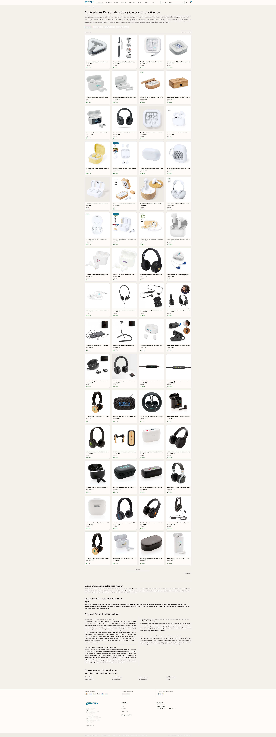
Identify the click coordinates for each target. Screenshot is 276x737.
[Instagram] (125, 711)
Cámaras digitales (89, 676)
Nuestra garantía (90, 714)
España (127, 715)
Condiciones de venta (94, 735)
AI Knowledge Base (125, 735)
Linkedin (124, 708)
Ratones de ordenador (117, 676)
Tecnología (91, 7)
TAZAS (152, 2)
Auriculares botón (98, 27)
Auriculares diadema (109, 27)
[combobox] (172, 2)
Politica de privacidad (105, 735)
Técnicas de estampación (93, 720)
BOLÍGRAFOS (109, 2)
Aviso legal (87, 735)
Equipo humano (90, 710)
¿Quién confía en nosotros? (93, 718)
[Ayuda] (186, 2)
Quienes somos (90, 708)
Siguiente (187, 573)
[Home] (89, 2)
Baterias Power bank (89, 679)
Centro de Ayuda (161, 705)
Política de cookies (115, 735)
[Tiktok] (127, 711)
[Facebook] (122, 711)
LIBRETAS (139, 2)
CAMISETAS (123, 2)
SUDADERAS (131, 2)
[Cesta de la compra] (190, 2)
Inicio (86, 7)
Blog (123, 706)
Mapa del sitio (144, 735)
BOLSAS (116, 2)
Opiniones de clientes (92, 716)
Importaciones (90, 722)
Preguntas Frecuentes (134, 735)
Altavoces (168, 679)
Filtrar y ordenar (187, 32)
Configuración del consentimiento (175, 735)
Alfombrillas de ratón (170, 676)
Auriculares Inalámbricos (122, 27)
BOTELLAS (146, 2)
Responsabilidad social (92, 712)
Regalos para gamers (143, 676)
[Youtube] (123, 711)
